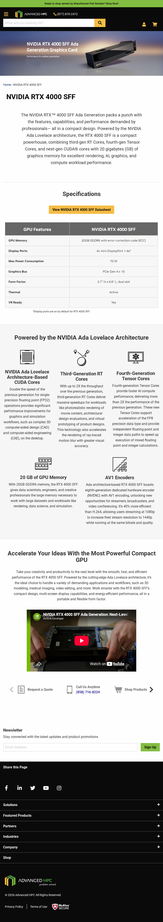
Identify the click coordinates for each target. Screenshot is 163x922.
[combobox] (48, 23)
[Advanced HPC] (31, 14)
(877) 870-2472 (67, 14)
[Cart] (153, 24)
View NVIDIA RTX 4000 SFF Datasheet (81, 210)
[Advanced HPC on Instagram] (57, 788)
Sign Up (150, 747)
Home (7, 84)
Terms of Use (38, 906)
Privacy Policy (14, 906)
